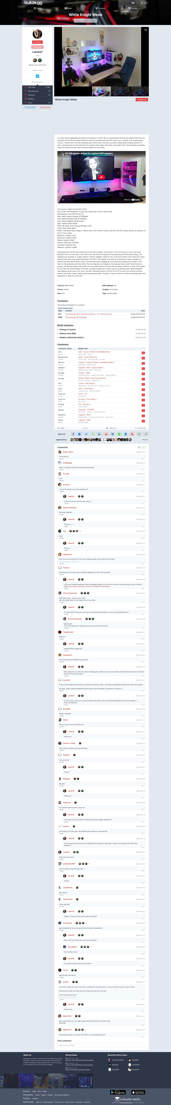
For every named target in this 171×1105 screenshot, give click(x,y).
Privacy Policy (69, 1102)
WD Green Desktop (98, 378)
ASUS (80, 357)
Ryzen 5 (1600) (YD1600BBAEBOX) (97, 352)
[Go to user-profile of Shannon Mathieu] (59, 507)
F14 (86, 394)
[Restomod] (41, 1080)
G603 (89, 420)
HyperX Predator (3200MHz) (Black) (100, 362)
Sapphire (81, 368)
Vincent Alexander (70, 593)
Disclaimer (87, 1102)
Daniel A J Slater (69, 743)
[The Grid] (26, 1080)
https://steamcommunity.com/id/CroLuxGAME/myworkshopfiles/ (89, 586)
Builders (50, 1095)
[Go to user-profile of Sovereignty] (59, 923)
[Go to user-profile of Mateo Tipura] (59, 452)
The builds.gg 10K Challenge (75, 317)
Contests (35, 1098)
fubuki (65, 720)
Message (38, 47)
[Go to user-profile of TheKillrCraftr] (59, 632)
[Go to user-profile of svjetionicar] (59, 554)
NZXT (80, 389)
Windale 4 (86, 404)
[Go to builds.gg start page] (33, 3)
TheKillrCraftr (68, 632)
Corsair (81, 383)
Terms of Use (59, 1102)
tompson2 (67, 803)
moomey (66, 485)
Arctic (80, 394)
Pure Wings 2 (91, 399)
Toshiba (81, 373)
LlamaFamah (67, 888)
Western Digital (84, 378)
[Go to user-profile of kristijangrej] (59, 462)
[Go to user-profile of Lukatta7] (37, 34)
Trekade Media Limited (126, 1102)
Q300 (88, 373)
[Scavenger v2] (11, 1080)
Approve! (142, 100)
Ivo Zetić (66, 474)
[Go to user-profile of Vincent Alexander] (59, 593)
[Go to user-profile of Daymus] (59, 826)
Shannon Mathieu (69, 508)
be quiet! (81, 399)
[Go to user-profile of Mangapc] (59, 778)
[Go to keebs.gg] (133, 3)
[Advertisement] (37, 142)
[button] (143, 57)
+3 (80, 531)
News (39, 1091)
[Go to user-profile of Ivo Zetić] (59, 473)
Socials (37, 1095)
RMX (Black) (90, 383)
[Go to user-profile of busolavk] (59, 680)
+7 (85, 1029)
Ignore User (46, 107)
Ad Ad (65, 970)
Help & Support (48, 1102)
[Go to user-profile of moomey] (59, 484)
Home (78, 21)
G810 (88, 415)
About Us (39, 1102)
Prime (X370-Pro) (90, 357)
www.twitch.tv (38, 82)
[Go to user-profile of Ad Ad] (59, 970)
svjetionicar (67, 554)
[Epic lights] (70, 1080)
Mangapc (66, 779)
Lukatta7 (37, 51)
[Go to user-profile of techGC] (59, 981)
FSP (79, 404)
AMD (80, 352)
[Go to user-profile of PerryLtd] (59, 567)
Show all (145, 439)
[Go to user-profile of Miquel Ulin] (59, 1016)
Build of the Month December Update (78, 1070)
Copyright (79, 1102)
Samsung (81, 410)
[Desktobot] (85, 1080)
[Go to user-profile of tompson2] (59, 802)
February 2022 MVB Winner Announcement (79, 1060)
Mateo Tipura (68, 452)
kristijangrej (67, 463)
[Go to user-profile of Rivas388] (59, 709)
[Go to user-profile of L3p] (59, 531)
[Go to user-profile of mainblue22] (59, 655)
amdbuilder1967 (69, 864)
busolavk (66, 680)
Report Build (31, 107)
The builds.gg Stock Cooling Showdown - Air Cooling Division (88, 314)
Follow (38, 42)
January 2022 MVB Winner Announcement (79, 1065)
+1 (86, 923)
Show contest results (65, 308)
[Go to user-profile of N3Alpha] (59, 755)
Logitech (81, 415)
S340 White (88, 389)
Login (145, 3)
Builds (86, 21)
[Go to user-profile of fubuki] (59, 719)
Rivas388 (66, 709)
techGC (66, 982)
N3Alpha (66, 755)
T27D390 (90, 410)
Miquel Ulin (67, 1016)
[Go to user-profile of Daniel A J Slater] (59, 743)
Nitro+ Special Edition (95, 368)
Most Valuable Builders (61, 1095)
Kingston (81, 362)
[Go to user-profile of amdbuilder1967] (59, 863)
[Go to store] (143, 353)
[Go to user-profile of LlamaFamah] (59, 887)
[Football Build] (55, 1080)
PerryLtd (66, 568)
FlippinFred (67, 1030)
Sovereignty (67, 923)
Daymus (66, 826)
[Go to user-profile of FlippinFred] (59, 1029)
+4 (89, 864)
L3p (64, 531)
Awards (43, 1095)
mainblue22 (67, 655)
